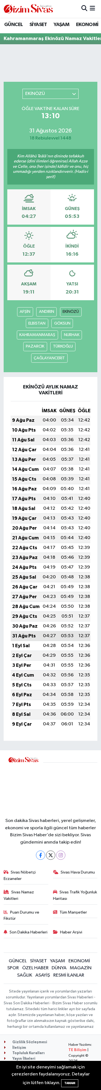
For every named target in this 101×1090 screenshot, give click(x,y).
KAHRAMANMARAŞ (37, 335)
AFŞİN (25, 311)
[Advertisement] (70, 786)
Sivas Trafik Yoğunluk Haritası (75, 895)
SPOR (13, 968)
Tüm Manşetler (73, 912)
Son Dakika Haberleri (28, 932)
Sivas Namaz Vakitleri (19, 895)
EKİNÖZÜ (71, 311)
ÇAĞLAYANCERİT (49, 358)
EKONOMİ (87, 24)
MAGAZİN (80, 968)
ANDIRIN (46, 311)
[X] (50, 855)
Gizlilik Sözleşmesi (29, 1042)
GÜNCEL (13, 24)
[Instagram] (60, 855)
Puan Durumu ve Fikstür (22, 915)
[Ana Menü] (92, 8)
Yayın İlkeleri (23, 1059)
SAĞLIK (24, 975)
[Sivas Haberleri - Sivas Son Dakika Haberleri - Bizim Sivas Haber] (28, 9)
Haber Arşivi (71, 932)
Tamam (69, 1083)
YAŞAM (61, 24)
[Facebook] (40, 855)
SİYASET (38, 24)
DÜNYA (59, 968)
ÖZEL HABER (35, 968)
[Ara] (84, 8)
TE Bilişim (77, 1050)
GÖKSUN (62, 323)
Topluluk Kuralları (28, 1053)
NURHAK (71, 335)
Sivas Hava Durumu (78, 872)
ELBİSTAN (36, 323)
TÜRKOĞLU (63, 346)
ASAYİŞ (42, 975)
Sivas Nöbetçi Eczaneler (20, 875)
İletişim (19, 1048)
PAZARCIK (35, 346)
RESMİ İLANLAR (68, 975)
